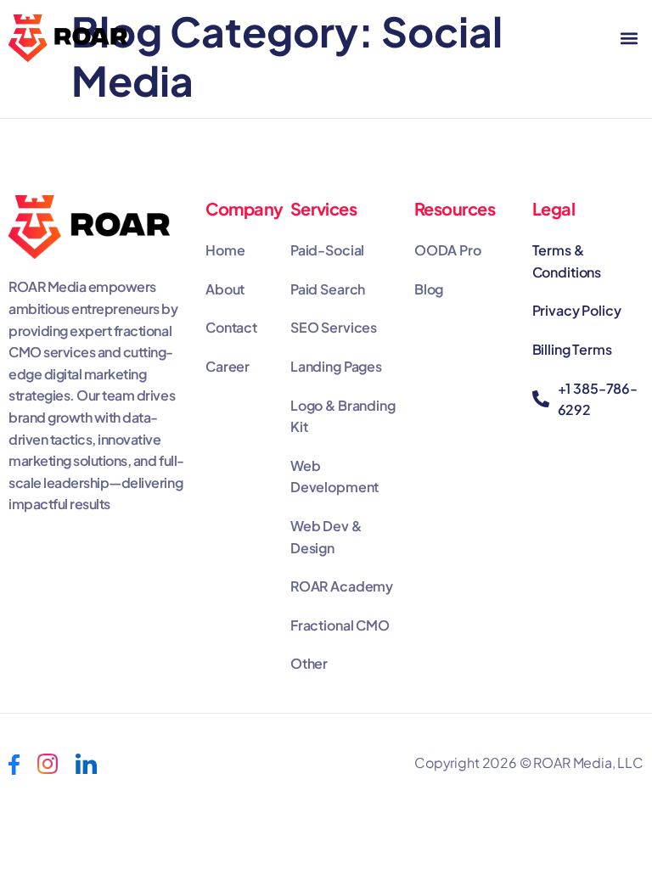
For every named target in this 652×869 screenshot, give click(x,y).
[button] (629, 39)
